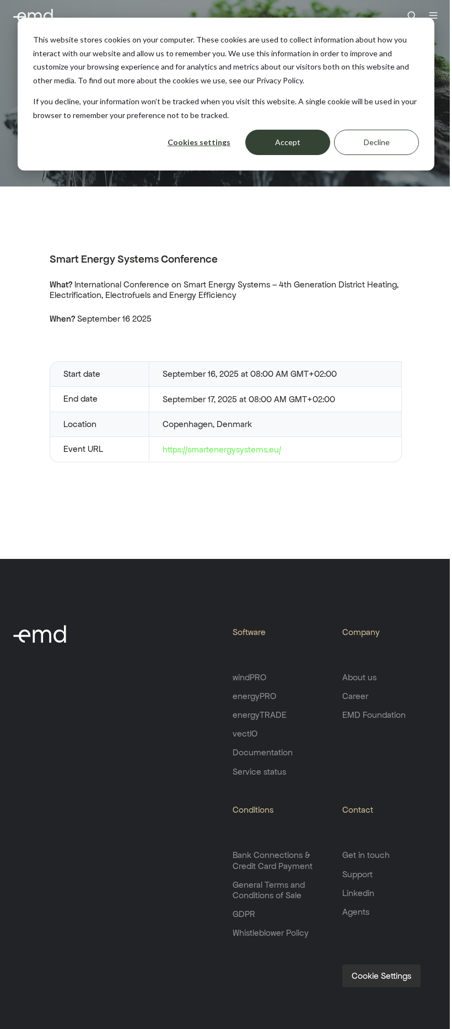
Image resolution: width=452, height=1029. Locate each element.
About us (359, 677)
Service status (259, 771)
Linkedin (358, 893)
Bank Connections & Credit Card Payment (273, 860)
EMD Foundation (374, 715)
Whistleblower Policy (271, 932)
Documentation (263, 752)
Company (361, 632)
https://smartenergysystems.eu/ (222, 449)
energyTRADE (260, 715)
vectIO (245, 733)
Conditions (253, 809)
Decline (377, 142)
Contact (357, 809)
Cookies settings (199, 142)
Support (357, 874)
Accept (287, 142)
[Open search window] (411, 15)
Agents (355, 912)
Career (355, 696)
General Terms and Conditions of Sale (269, 889)
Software (249, 632)
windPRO (249, 677)
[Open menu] (433, 15)
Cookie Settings (381, 976)
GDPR (244, 914)
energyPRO (254, 696)
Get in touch (366, 855)
